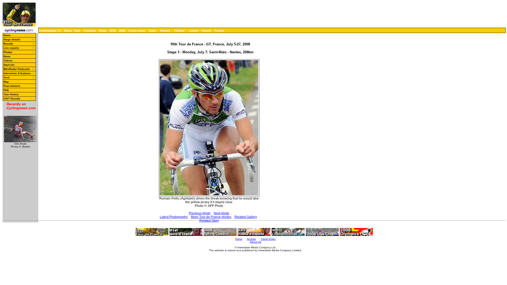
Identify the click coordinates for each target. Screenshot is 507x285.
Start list (8, 64)
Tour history (11, 94)
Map (6, 81)
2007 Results (11, 98)
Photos (165, 30)
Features (90, 30)
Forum (219, 30)
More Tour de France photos (211, 217)
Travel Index (268, 239)
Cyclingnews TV (50, 30)
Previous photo (199, 213)
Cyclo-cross (137, 30)
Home (7, 35)
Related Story (209, 220)
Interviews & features (17, 73)
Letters (194, 30)
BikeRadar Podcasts (16, 69)
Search (206, 30)
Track (152, 30)
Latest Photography (174, 217)
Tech (77, 30)
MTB (113, 30)
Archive (251, 239)
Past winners (11, 85)
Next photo (221, 213)
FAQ (6, 90)
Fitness (179, 30)
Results (8, 43)
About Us (255, 241)
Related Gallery (245, 217)
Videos (7, 60)
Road (102, 30)
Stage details (11, 39)
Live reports (11, 47)
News (68, 30)
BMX (122, 30)
